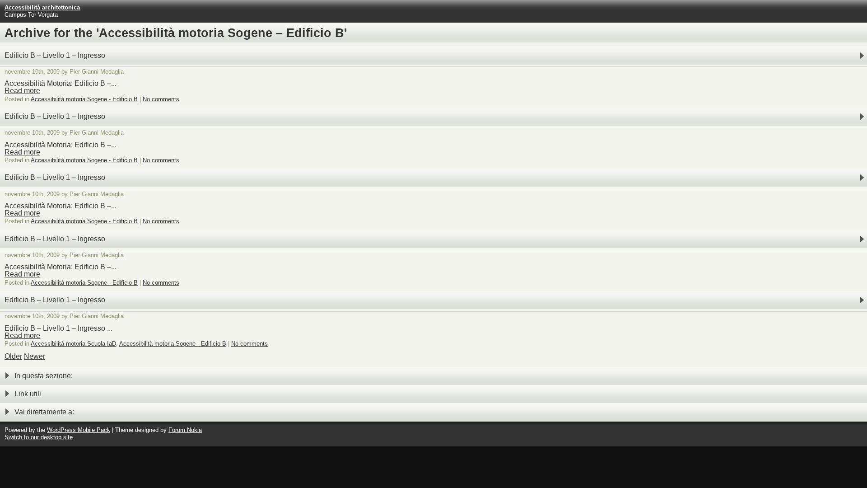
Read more (22, 90)
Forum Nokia (185, 430)
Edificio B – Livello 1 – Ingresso (55, 55)
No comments (161, 99)
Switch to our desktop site (39, 437)
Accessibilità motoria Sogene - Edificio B (84, 99)
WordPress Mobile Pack (78, 430)
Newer (34, 356)
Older (13, 356)
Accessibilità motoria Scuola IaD (73, 343)
